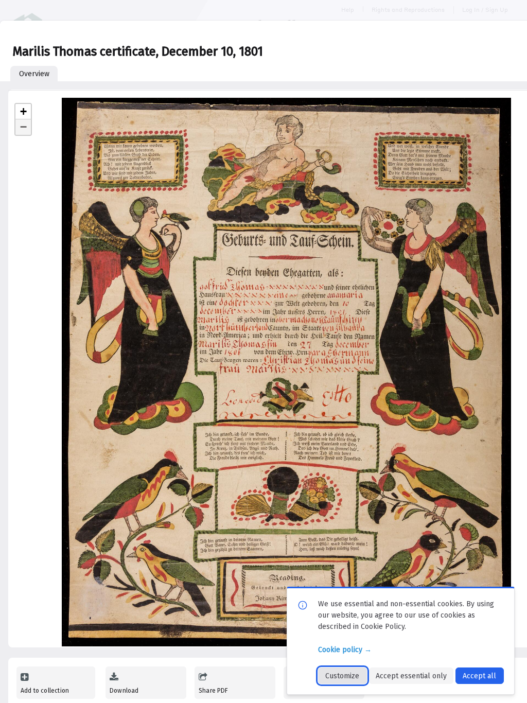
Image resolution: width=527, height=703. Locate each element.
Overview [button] (34, 73)
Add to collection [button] (45, 690)
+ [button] (23, 111)
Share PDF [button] (214, 690)
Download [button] (124, 690)
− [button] (23, 126)
